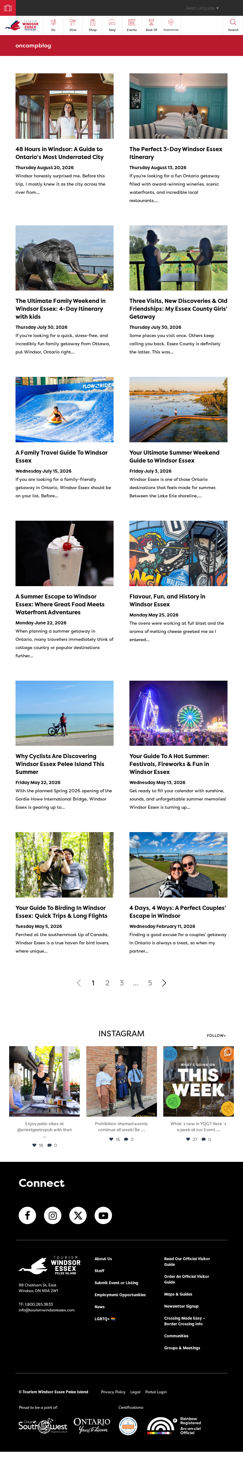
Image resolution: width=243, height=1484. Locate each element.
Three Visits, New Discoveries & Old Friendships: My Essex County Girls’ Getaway (178, 309)
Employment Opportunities (120, 1294)
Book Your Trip (5, 6)
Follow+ (216, 1036)
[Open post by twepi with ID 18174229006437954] (198, 1081)
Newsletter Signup (181, 1306)
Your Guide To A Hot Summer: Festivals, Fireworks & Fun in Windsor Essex (169, 764)
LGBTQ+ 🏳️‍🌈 (105, 1318)
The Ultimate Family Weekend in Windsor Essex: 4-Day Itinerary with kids (61, 309)
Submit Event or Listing (116, 1282)
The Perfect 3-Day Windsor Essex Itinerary (175, 153)
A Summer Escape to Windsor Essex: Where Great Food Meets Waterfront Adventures (60, 604)
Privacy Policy (113, 1392)
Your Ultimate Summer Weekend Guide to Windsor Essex (174, 456)
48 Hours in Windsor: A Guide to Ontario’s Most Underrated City (60, 153)
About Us (103, 1258)
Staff (99, 1270)
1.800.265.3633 (39, 1304)
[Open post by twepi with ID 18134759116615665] (121, 1081)
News (100, 1306)
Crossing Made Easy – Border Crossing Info (184, 1321)
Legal (135, 1392)
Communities (176, 1336)
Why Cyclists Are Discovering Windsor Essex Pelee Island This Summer (60, 764)
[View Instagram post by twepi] (74, 1111)
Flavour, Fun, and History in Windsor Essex (167, 600)
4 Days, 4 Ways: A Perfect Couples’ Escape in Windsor (177, 912)
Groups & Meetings (182, 1348)
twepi (44, 1051)
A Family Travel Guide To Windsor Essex (62, 456)
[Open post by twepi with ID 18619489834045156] (44, 1081)
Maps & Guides (178, 1294)
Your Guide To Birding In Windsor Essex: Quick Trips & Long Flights (62, 912)
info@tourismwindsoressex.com (47, 1310)
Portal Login (156, 1392)
